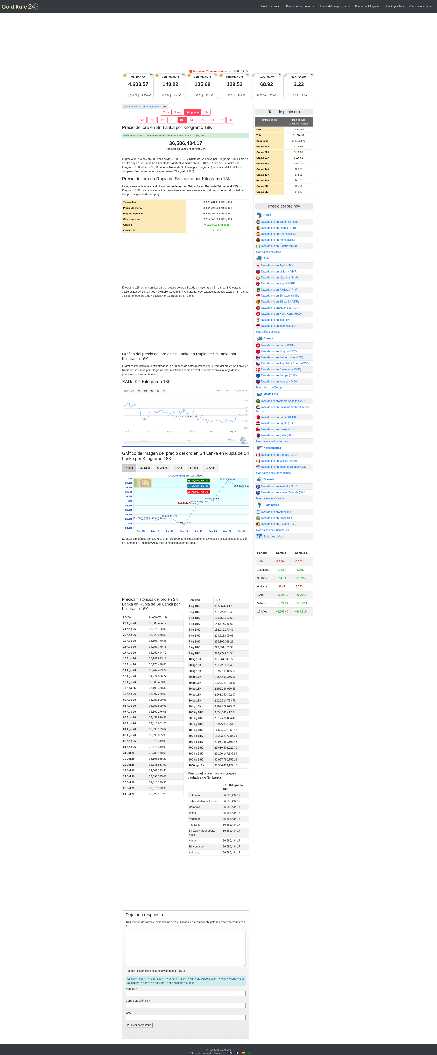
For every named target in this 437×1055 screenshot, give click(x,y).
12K (202, 120)
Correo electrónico (138, 1000)
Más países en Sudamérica (272, 530)
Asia (266, 258)
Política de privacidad (200, 1053)
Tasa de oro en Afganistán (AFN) (280, 307)
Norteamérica (272, 447)
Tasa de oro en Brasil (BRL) (277, 518)
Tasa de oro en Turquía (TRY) (278, 351)
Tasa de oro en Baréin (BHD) (278, 417)
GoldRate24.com (222, 1050)
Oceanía (268, 479)
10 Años (210, 467)
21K (172, 120)
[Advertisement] (218, 44)
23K (152, 120)
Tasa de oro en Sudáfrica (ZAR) (279, 221)
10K (212, 120)
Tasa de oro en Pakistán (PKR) (279, 289)
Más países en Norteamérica (273, 472)
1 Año (178, 467)
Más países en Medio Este (272, 441)
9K (221, 120)
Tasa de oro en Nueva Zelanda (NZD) (283, 492)
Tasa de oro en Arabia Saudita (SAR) (283, 401)
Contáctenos (220, 1053)
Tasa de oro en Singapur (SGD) (279, 295)
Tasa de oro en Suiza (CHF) (277, 345)
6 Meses (162, 467)
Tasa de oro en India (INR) (276, 319)
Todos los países (273, 536)
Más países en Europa (269, 387)
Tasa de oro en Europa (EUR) (278, 375)
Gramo (178, 112)
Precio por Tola (395, 6)
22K (162, 120)
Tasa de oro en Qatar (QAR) (277, 435)
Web (128, 1012)
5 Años (193, 467)
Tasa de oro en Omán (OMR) (277, 429)
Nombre (131, 988)
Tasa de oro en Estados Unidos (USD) (283, 466)
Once (166, 112)
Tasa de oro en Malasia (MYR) (279, 271)
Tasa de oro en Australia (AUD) (279, 486)
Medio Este (270, 394)
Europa (268, 338)
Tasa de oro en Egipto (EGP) (277, 423)
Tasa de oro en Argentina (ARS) (279, 512)
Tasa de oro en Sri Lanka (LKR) (279, 301)
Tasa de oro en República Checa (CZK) (284, 363)
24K (141, 120)
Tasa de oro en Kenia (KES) (277, 239)
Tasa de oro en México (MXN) (278, 460)
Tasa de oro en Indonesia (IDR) (279, 325)
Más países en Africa (268, 251)
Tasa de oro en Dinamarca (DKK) (280, 369)
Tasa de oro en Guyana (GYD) (278, 523)
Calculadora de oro (421, 6)
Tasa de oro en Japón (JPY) (277, 265)
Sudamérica (271, 505)
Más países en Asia (268, 331)
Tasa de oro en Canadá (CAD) (279, 454)
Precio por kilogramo (367, 6)
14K (192, 120)
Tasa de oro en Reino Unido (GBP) (281, 357)
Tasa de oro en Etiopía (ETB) (278, 227)
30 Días (145, 467)
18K (182, 120)
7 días (129, 467)
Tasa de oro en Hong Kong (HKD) (281, 313)
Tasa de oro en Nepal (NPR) (277, 283)
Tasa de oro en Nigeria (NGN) (278, 246)
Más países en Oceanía (270, 498)
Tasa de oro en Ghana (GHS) (278, 233)
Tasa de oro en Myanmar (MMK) (279, 277)
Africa (267, 214)
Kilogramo (192, 112)
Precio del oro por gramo (335, 6)
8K (230, 120)
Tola (205, 112)
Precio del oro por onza (300, 6)
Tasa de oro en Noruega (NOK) (279, 381)
